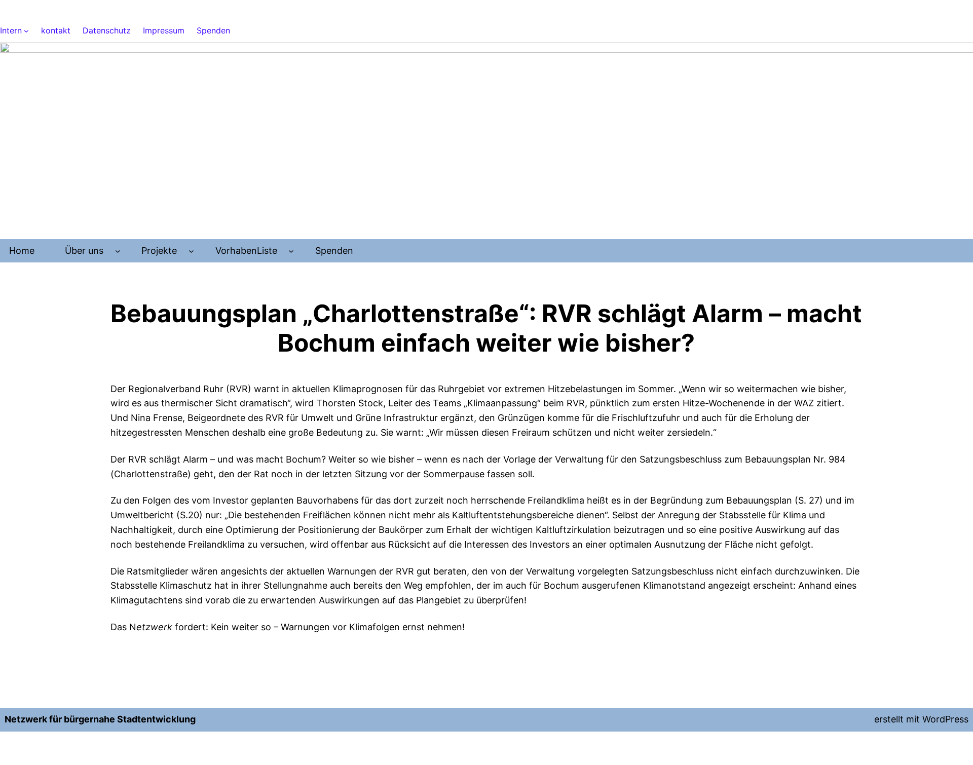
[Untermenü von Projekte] (191, 251)
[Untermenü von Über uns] (118, 251)
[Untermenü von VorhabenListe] (291, 251)
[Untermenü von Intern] (26, 30)
